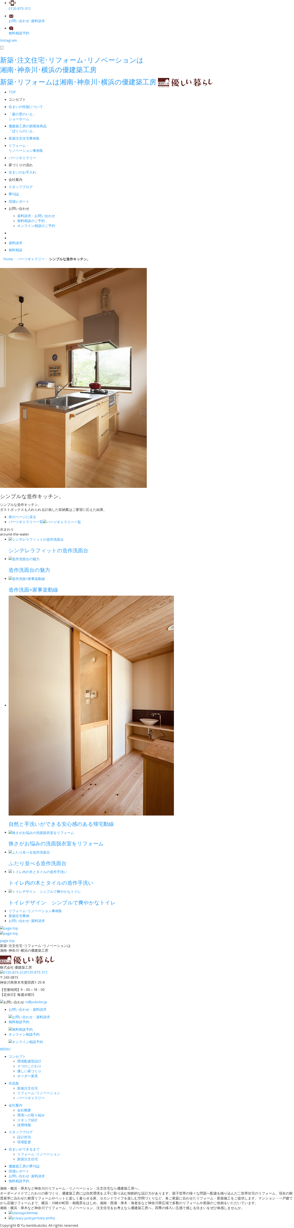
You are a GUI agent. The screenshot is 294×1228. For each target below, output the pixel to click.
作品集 (14, 1083)
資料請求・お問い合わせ (36, 215)
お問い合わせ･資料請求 (27, 1176)
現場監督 (24, 1142)
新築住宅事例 (19, 915)
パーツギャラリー (31, 1098)
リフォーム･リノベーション (38, 1093)
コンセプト (17, 1056)
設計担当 (24, 1137)
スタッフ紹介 (27, 1120)
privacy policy (44, 1218)
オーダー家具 (27, 1076)
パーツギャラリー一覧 (26, 521)
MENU (5, 1049)
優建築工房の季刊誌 (24, 1166)
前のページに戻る (22, 516)
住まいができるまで (24, 1149)
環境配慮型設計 (29, 1061)
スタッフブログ (21, 1132)
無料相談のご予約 (31, 220)
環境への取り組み (31, 1115)
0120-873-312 (36, 972)
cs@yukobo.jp (36, 1002)
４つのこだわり (29, 1066)
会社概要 (24, 1110)
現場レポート (19, 1171)
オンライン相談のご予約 (36, 225)
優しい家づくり (29, 1071)
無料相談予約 (19, 1181)
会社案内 (15, 1105)
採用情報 (24, 1125)
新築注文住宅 (27, 1088)
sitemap (31, 1212)
